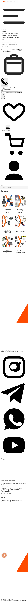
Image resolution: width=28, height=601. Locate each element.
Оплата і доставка (7, 469)
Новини (4, 464)
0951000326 (4, 88)
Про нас (4, 462)
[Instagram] (14, 379)
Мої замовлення (17, 483)
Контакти (5, 472)
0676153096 (18, 87)
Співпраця (5, 477)
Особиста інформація (7, 483)
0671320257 (11, 87)
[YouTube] (14, 457)
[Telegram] (14, 405)
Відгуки (4, 467)
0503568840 (4, 87)
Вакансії (4, 474)
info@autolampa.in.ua (13, 489)
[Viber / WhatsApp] (14, 431)
